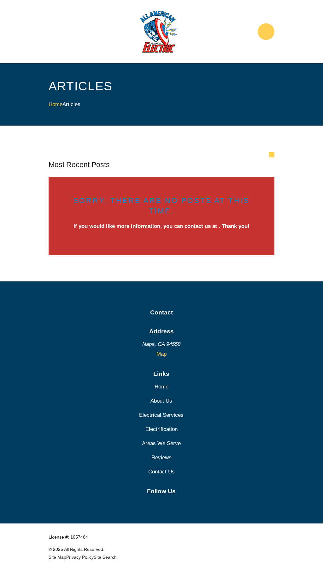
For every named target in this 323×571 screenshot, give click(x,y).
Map (161, 354)
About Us (161, 401)
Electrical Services (161, 415)
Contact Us (161, 472)
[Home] (159, 31)
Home (161, 387)
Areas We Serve (161, 443)
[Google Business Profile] (161, 503)
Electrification (161, 429)
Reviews (161, 458)
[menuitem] (57, 557)
